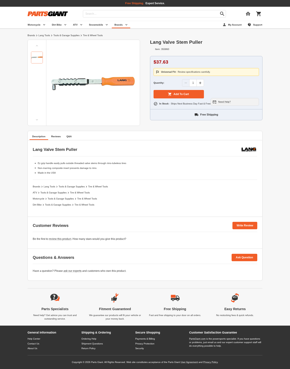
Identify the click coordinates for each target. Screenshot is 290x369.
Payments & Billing (145, 338)
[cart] (258, 13)
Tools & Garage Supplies (66, 35)
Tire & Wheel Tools (93, 35)
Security (139, 348)
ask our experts (72, 270)
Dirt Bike (37, 204)
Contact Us (33, 343)
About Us (32, 348)
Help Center (34, 338)
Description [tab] (38, 136)
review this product (60, 238)
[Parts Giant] (48, 13)
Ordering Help (88, 338)
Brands (31, 35)
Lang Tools (44, 35)
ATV (35, 192)
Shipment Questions (92, 343)
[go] (222, 13)
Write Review (245, 225)
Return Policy (88, 348)
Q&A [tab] (69, 136)
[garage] (248, 13)
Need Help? (224, 101)
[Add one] (200, 83)
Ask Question (244, 257)
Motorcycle (38, 198)
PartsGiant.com (197, 338)
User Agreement (189, 362)
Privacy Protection (144, 343)
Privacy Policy (210, 362)
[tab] (37, 57)
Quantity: (159, 82)
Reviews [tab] (56, 136)
